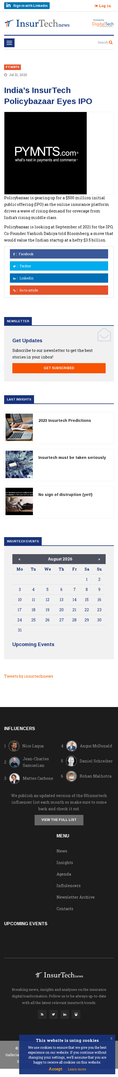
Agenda (64, 874)
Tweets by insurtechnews (28, 676)
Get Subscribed (59, 368)
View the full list (59, 820)
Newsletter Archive (76, 897)
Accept (55, 1069)
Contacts (65, 908)
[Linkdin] (64, 1016)
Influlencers (69, 885)
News (62, 851)
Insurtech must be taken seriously (72, 457)
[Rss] (42, 1016)
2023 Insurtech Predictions (64, 420)
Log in (104, 5)
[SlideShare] (76, 1016)
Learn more (77, 1069)
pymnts (12, 67)
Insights (65, 862)
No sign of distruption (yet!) (65, 494)
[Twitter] (53, 1016)
